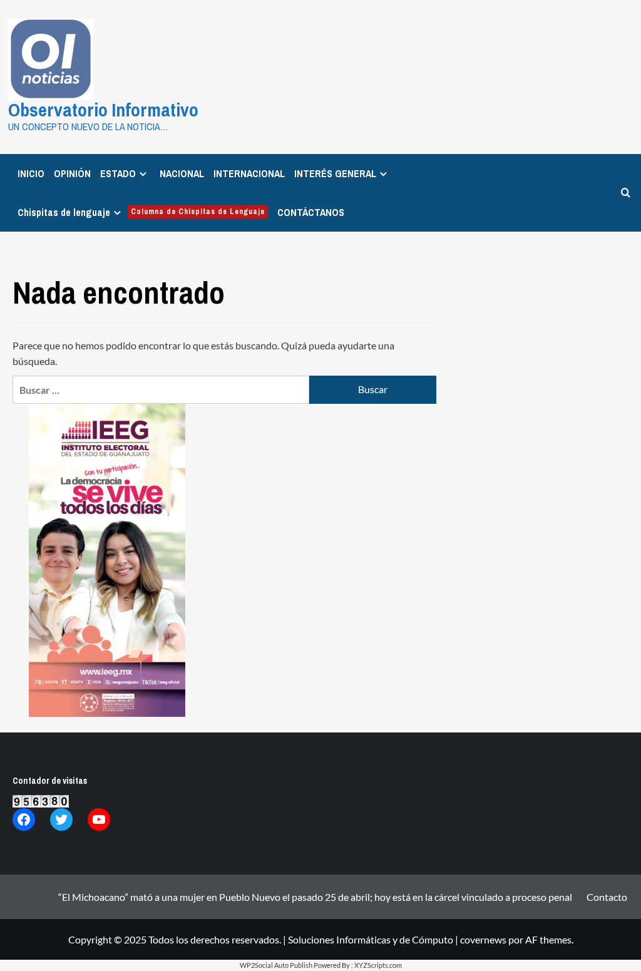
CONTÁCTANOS (310, 212)
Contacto (607, 897)
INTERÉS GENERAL (335, 173)
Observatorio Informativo (103, 109)
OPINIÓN (72, 173)
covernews (483, 939)
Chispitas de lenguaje (141, 212)
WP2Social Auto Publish (276, 965)
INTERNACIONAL (249, 173)
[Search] (625, 192)
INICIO (31, 173)
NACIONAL (182, 173)
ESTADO (118, 173)
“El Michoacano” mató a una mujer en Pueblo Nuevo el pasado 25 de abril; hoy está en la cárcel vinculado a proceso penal (315, 897)
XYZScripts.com (378, 965)
